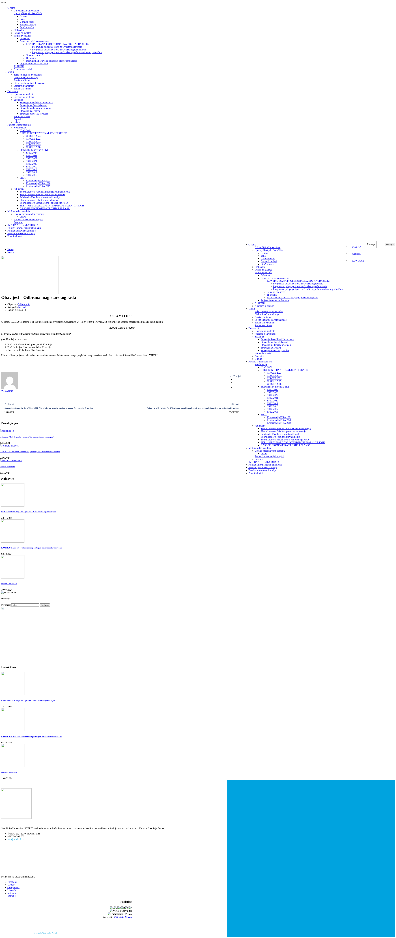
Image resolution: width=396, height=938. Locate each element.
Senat (22, 19)
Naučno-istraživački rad (19, 124)
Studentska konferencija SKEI (34, 150)
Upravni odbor (27, 21)
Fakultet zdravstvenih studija (21, 233)
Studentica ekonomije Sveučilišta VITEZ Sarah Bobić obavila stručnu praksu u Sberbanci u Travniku (48, 408)
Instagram (12, 893)
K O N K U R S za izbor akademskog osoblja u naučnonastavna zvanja (31, 548)
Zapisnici (18, 119)
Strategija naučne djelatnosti (33, 105)
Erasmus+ (18, 222)
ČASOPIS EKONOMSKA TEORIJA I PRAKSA (45, 208)
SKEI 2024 (31, 152)
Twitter (10, 884)
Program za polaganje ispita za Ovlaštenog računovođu (59, 49)
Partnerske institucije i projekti (28, 219)
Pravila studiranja (22, 80)
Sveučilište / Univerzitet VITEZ (45, 933)
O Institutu (25, 38)
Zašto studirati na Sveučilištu (28, 74)
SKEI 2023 (31, 155)
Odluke (17, 122)
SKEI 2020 (31, 163)
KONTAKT (358, 260)
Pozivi (23, 216)
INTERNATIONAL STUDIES (23, 225)
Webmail (356, 253)
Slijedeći (235, 404)
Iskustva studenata (9, 584)
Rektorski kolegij (28, 24)
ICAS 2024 (25, 130)
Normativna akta (22, 116)
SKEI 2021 (31, 161)
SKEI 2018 (31, 169)
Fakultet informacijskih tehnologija (24, 228)
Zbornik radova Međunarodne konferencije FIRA (44, 202)
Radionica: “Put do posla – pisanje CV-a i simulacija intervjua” (28, 512)
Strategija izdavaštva (30, 111)
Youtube (11, 896)
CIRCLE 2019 (33, 144)
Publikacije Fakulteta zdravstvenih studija (40, 197)
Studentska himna (22, 88)
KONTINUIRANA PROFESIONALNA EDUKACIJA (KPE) (57, 44)
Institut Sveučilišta (22, 35)
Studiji (10, 72)
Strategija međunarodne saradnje (36, 108)
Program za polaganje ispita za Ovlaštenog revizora (57, 46)
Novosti (11, 252)
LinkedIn (11, 890)
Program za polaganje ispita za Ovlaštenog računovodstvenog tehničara (67, 52)
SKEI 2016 (31, 175)
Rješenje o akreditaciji (24, 97)
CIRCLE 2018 (33, 147)
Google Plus (13, 887)
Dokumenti (12, 91)
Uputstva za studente (24, 94)
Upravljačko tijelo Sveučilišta (28, 13)
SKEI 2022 (31, 158)
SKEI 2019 (31, 166)
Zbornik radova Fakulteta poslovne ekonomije (42, 194)
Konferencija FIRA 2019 (38, 186)
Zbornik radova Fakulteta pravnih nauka (39, 200)
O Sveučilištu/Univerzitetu (26, 10)
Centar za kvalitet (22, 33)
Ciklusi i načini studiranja (26, 77)
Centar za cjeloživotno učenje (34, 41)
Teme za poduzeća (35, 55)
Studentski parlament (24, 85)
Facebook (12, 882)
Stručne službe (27, 27)
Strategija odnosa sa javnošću (34, 113)
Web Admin (24, 304)
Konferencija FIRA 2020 (38, 183)
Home (10, 249)
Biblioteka (19, 30)
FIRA (23, 177)
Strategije (18, 99)
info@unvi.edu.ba (16, 839)
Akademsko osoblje (23, 69)
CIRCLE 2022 (33, 138)
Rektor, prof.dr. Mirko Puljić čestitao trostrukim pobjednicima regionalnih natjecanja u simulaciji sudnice (193, 408)
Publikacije (19, 189)
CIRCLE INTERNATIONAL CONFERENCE (43, 133)
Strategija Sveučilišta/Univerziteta (36, 102)
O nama (11, 7)
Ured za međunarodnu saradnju (29, 214)
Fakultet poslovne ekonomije (21, 230)
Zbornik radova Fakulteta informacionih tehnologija (45, 191)
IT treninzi (31, 58)
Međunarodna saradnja (18, 211)
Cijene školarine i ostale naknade (30, 83)
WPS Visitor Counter (123, 917)
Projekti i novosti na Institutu (34, 63)
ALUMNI (19, 66)
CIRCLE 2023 (33, 136)
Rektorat (24, 16)
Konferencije (20, 127)
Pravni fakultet (14, 236)
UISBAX (356, 246)
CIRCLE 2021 (33, 141)
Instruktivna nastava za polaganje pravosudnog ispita (51, 60)
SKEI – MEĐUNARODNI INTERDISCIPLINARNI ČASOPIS (52, 205)
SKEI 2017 (31, 172)
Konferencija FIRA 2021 (38, 180)
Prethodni (9, 404)
